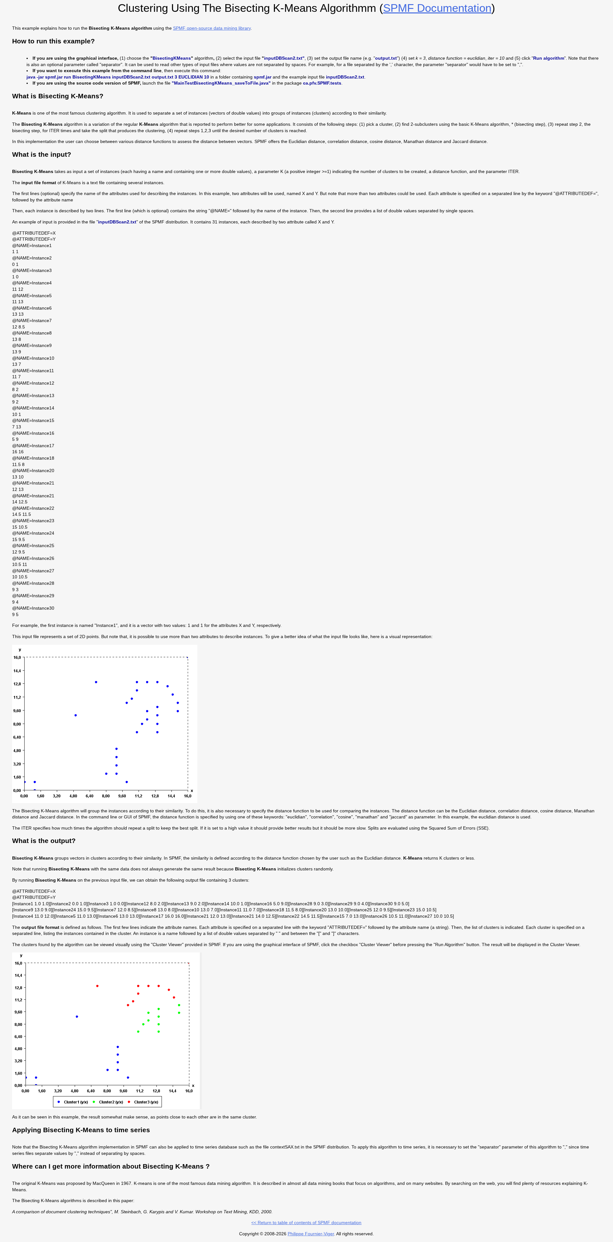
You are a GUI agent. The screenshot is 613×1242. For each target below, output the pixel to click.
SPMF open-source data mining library (212, 28)
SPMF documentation (437, 8)
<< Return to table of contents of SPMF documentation (306, 1222)
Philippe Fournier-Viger (311, 1233)
